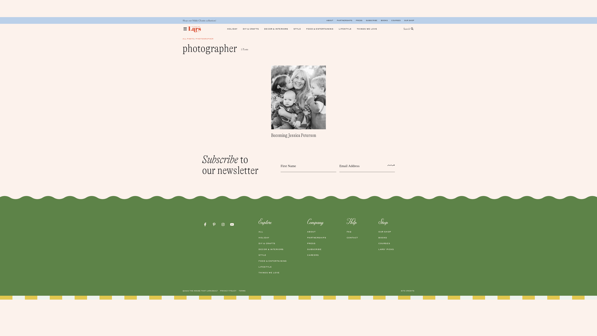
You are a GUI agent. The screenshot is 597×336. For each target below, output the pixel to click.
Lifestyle (265, 267)
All (261, 232)
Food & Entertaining (273, 261)
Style (262, 255)
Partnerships (344, 20)
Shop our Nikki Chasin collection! (199, 20)
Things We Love (269, 272)
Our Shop (409, 20)
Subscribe (371, 20)
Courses (396, 20)
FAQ (349, 232)
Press (359, 20)
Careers (313, 255)
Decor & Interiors (271, 249)
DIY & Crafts (267, 243)
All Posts (188, 39)
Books (384, 20)
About (329, 20)
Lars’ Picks (386, 249)
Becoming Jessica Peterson (293, 135)
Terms (242, 291)
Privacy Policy (228, 291)
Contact (352, 237)
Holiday (264, 237)
